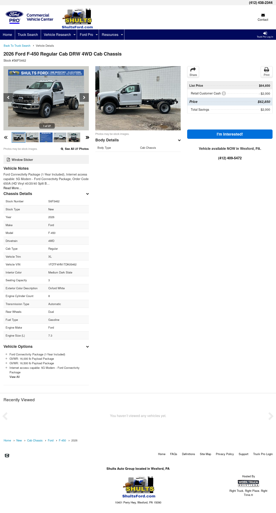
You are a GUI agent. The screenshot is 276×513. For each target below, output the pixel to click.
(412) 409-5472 (230, 157)
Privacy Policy (225, 454)
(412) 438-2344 (261, 2)
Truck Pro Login (263, 454)
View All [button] (14, 377)
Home (7, 34)
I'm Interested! (230, 134)
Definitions (188, 454)
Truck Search (28, 34)
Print (267, 75)
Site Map (205, 454)
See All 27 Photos (76, 149)
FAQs (173, 454)
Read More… (12, 188)
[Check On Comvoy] (7, 456)
